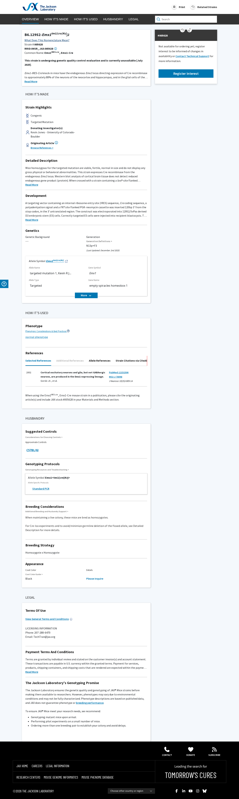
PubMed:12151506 (118, 372)
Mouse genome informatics (61, 777)
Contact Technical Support (192, 56)
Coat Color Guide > (34, 574)
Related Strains (207, 7)
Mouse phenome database (98, 777)
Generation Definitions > (99, 241)
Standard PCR (40, 488)
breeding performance (90, 702)
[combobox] (131, 791)
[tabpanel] (86, 378)
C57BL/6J (32, 450)
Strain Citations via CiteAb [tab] (132, 360)
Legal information (57, 766)
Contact (167, 755)
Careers (37, 766)
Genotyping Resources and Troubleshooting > (47, 469)
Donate (190, 755)
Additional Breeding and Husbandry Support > (46, 511)
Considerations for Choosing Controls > (43, 437)
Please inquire (94, 578)
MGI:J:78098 (115, 376)
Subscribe (214, 755)
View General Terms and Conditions (47, 619)
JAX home (22, 766)
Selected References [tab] (38, 360)
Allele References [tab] (99, 360)
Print (182, 7)
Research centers (28, 777)
